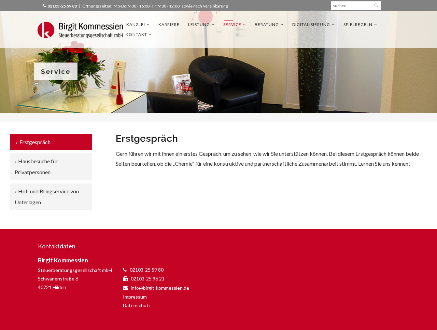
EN (396, 5)
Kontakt (136, 34)
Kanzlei (135, 24)
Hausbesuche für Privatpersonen (36, 166)
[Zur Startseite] (80, 30)
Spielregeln (357, 24)
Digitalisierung (311, 24)
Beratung (267, 24)
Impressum (135, 297)
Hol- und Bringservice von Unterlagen (47, 196)
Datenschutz (137, 305)
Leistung (199, 24)
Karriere (169, 24)
